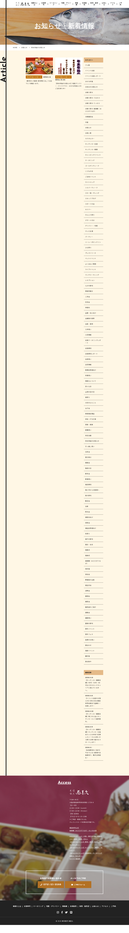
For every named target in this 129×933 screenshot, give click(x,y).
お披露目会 (89, 117)
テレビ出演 (89, 231)
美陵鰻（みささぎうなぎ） (93, 562)
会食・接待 (89, 324)
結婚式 (87, 550)
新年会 (87, 474)
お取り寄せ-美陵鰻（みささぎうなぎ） (93, 110)
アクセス (112, 4)
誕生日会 (88, 585)
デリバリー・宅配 (91, 226)
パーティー (89, 237)
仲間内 (87, 308)
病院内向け (89, 517)
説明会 (87, 591)
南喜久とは (34, 4)
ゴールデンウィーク (92, 166)
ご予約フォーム (79, 885)
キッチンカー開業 (91, 149)
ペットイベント (90, 258)
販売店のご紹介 (90, 607)
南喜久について (90, 381)
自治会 (87, 574)
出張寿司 (43, 4)
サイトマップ (90, 182)
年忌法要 (88, 436)
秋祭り (87, 534)
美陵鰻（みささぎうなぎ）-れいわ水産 (83, 831)
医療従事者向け (90, 370)
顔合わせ (88, 645)
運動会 (87, 613)
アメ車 (87, 65)
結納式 (87, 555)
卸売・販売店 (94, 4)
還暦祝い (88, 618)
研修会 (87, 523)
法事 (86, 506)
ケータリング (53, 4)
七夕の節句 (89, 286)
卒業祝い (88, 375)
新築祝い (88, 479)
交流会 (87, 302)
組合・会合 (89, 544)
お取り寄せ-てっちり (92, 103)
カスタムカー (90, 138)
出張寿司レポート (91, 354)
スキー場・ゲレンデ (92, 193)
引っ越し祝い (90, 446)
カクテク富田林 (75, 859)
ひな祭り (88, 248)
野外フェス (89, 634)
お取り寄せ (89, 92)
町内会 (87, 512)
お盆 (86, 122)
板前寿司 (88, 485)
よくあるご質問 (90, 264)
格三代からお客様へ (92, 490)
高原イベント (90, 651)
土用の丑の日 (90, 392)
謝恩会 (87, 602)
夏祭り (87, 397)
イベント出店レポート (93, 76)
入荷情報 (88, 335)
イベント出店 (90, 71)
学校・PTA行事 (90, 419)
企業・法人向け (90, 313)
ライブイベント (90, 269)
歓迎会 (87, 501)
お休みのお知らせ (91, 87)
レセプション (90, 280)
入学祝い (88, 329)
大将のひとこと (90, 403)
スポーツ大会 (90, 204)
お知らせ (104, 4)
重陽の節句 (89, 623)
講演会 (87, 596)
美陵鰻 (76, 4)
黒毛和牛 (88, 662)
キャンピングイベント (93, 155)
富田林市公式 (74, 828)
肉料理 (87, 569)
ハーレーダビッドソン (93, 242)
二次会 (87, 297)
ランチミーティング (92, 275)
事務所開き (89, 291)
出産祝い (88, 359)
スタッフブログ (90, 198)
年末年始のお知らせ (92, 441)
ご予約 (120, 4)
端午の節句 (89, 539)
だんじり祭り (90, 215)
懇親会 (87, 463)
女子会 (87, 408)
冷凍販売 (84, 4)
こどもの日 (89, 171)
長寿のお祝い (90, 640)
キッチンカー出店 (91, 144)
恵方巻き (88, 457)
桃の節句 (88, 495)
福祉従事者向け (90, 528)
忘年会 (87, 452)
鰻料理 (87, 656)
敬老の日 (88, 468)
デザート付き (90, 220)
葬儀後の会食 (90, 580)
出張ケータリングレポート (93, 341)
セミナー (88, 209)
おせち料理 (89, 81)
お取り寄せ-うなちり (92, 98)
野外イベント (90, 629)
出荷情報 (88, 365)
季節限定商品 (90, 414)
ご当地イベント (90, 177)
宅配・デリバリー (66, 4)
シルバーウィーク (91, 188)
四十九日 (88, 386)
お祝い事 (88, 133)
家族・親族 (89, 425)
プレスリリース (90, 253)
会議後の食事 (90, 318)
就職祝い (88, 430)
